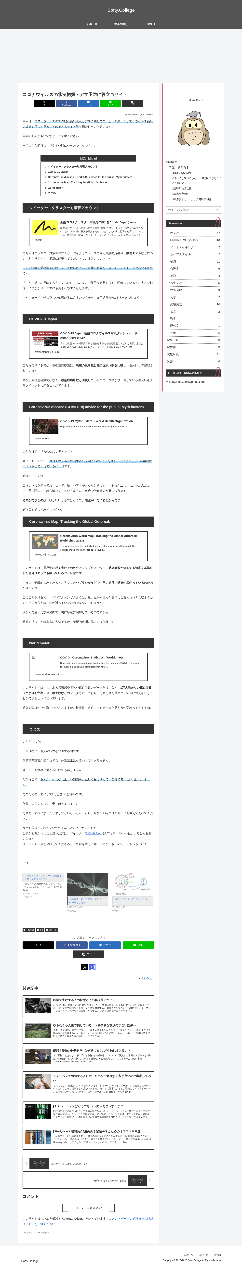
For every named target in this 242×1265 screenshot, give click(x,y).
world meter (55, 187)
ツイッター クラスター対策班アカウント (73, 166)
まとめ (52, 192)
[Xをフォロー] (84, 967)
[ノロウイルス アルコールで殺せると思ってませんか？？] (45, 885)
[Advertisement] (121, 56)
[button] (132, 103)
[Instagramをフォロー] (92, 967)
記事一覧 (53, 930)
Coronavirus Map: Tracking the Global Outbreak (77, 182)
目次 (83, 158)
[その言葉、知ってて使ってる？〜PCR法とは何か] (87, 884)
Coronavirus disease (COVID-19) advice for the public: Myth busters (90, 177)
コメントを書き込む (88, 1208)
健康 (41, 930)
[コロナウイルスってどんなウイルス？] (132, 884)
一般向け (30, 930)
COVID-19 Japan (58, 171)
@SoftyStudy (94, 833)
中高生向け (203, 1254)
